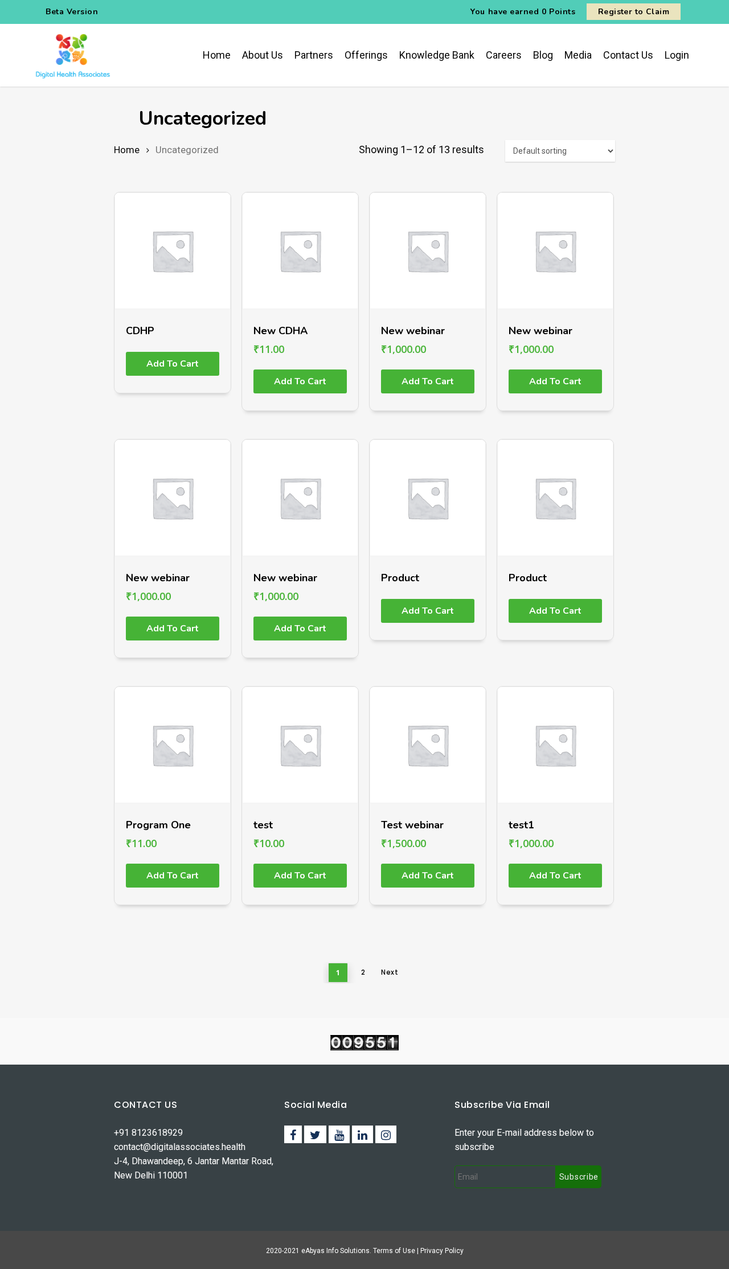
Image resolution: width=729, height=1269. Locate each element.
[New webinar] (428, 250)
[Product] (428, 498)
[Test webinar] (428, 745)
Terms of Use (395, 1251)
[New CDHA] (300, 250)
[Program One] (172, 745)
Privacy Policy (442, 1251)
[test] (300, 745)
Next (389, 972)
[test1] (555, 745)
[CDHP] (172, 250)
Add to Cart (172, 364)
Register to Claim (633, 11)
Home (127, 150)
